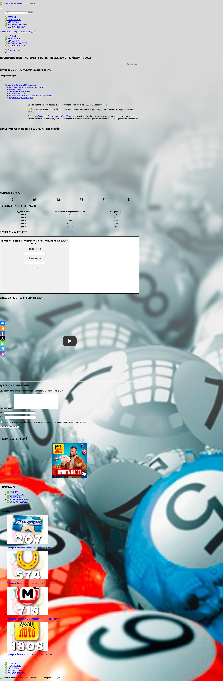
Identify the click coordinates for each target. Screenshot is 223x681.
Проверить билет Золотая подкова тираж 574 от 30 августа (32, 583)
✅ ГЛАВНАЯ (10, 17)
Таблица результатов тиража (19, 91)
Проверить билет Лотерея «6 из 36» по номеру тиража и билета (31, 96)
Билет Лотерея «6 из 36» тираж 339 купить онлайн (26, 87)
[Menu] (1, 8)
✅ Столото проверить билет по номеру (17, 3)
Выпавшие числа (15, 89)
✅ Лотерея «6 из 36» (14, 50)
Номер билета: (35, 258)
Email (2, 417)
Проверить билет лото (17, 93)
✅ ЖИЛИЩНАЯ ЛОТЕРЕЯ (16, 24)
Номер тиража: (34, 249)
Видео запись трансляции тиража (21, 98)
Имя (1, 412)
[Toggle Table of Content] (1, 80)
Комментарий (6, 408)
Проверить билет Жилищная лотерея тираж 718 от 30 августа (34, 619)
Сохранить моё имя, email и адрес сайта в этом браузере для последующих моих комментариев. (45, 422)
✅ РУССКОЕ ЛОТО (13, 19)
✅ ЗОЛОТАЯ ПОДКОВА (15, 27)
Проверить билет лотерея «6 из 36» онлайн (56, 116)
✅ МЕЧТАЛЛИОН (12, 22)
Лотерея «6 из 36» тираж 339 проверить (20, 85)
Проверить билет (35, 269)
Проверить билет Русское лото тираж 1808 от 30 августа (31, 654)
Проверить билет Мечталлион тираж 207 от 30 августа (30, 547)
